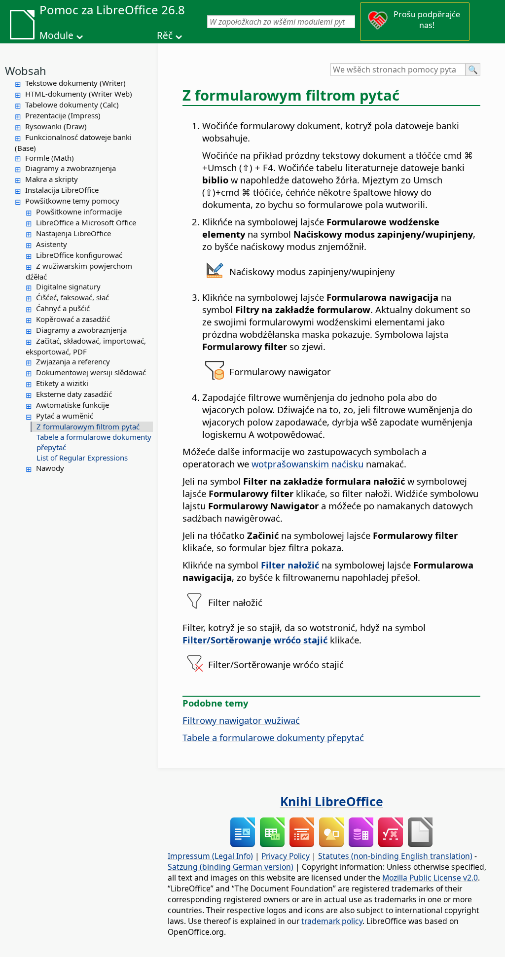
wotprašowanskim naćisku (307, 464)
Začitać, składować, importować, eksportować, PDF (86, 346)
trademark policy (331, 921)
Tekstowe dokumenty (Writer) (75, 83)
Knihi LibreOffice (331, 801)
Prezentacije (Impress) (63, 115)
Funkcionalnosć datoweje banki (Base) (73, 142)
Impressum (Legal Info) (210, 856)
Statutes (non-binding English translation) (395, 856)
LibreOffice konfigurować (79, 255)
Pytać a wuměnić (64, 416)
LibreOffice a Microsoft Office (86, 222)
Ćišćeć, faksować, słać (72, 297)
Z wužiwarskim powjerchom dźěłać (79, 271)
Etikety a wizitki (62, 383)
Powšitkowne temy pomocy (72, 201)
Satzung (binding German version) (230, 866)
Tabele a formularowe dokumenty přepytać (93, 442)
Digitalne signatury (68, 286)
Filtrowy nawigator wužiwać (241, 720)
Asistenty (51, 244)
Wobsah (25, 70)
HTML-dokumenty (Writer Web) (78, 94)
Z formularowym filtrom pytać (88, 426)
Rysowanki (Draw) (56, 126)
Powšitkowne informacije (79, 211)
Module (56, 35)
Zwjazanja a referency (73, 361)
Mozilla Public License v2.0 (430, 877)
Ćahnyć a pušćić (63, 308)
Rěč (165, 35)
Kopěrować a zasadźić (73, 319)
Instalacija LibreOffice (62, 190)
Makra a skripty (51, 179)
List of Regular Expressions (82, 457)
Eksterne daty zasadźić (74, 394)
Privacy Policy (285, 856)
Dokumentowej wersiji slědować (91, 372)
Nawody (50, 468)
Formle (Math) (49, 158)
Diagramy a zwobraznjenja (70, 168)
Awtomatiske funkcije (72, 405)
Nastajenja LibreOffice (73, 233)
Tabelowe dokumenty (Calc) (72, 104)
